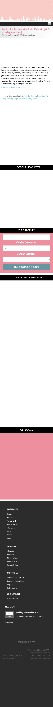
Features (10, 517)
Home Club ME (13, 599)
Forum (9, 531)
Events (9, 535)
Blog (9, 538)
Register (10, 585)
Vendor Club (11, 521)
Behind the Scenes (29, 96)
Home (9, 514)
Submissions (12, 588)
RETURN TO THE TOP (26, 642)
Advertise (10, 555)
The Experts (11, 528)
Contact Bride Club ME (15, 578)
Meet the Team (12, 558)
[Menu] (49, 23)
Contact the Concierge (15, 581)
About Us (10, 551)
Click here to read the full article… (14, 87)
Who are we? (12, 561)
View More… (10, 622)
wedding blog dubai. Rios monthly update (22, 99)
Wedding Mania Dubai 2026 (27, 613)
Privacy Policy (12, 565)
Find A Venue (12, 524)
